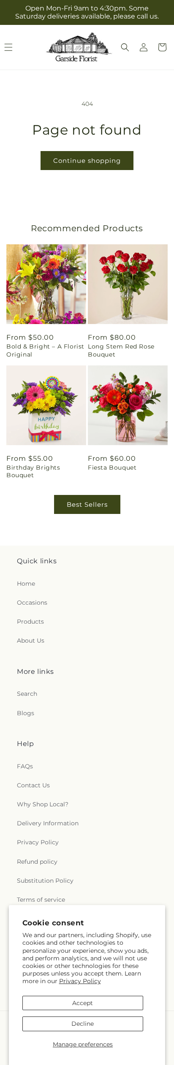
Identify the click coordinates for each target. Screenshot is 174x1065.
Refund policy (37, 861)
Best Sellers (87, 504)
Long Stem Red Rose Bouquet (121, 350)
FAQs (25, 766)
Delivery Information (48, 823)
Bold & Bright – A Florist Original (45, 350)
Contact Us (33, 785)
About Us (30, 640)
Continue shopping (87, 161)
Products (30, 621)
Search (27, 693)
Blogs (25, 713)
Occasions (32, 602)
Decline (82, 1023)
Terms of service (41, 899)
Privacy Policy (80, 981)
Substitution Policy (45, 880)
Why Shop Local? (42, 804)
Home (26, 583)
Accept (82, 1003)
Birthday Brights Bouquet (33, 471)
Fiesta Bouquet (112, 467)
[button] (125, 47)
